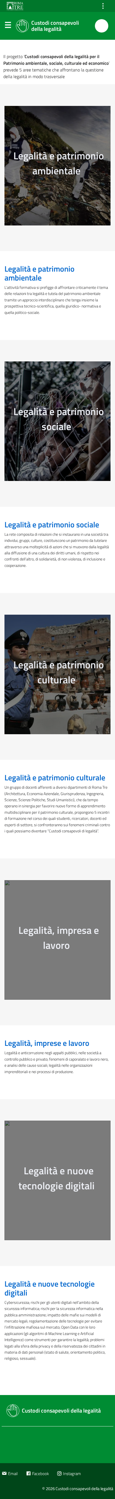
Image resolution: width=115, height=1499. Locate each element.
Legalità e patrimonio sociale (51, 524)
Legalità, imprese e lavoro (46, 1043)
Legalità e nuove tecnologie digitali (49, 1288)
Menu (8, 26)
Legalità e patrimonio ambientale (39, 273)
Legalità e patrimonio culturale (54, 777)
